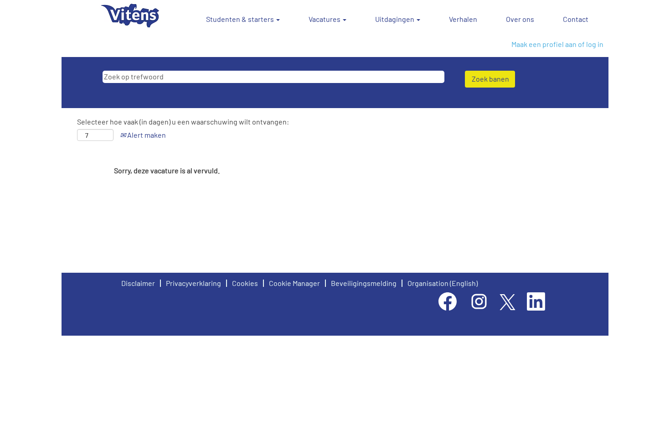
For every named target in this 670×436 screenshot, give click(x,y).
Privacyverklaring (193, 283)
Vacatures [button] (325, 19)
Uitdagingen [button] (395, 19)
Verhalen (463, 19)
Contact (575, 19)
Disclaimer (138, 283)
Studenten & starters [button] (240, 19)
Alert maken (146, 134)
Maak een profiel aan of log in (557, 44)
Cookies (245, 283)
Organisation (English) (442, 283)
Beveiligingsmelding (364, 283)
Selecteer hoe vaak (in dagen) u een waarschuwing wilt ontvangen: (183, 121)
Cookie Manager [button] (294, 283)
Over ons (520, 19)
